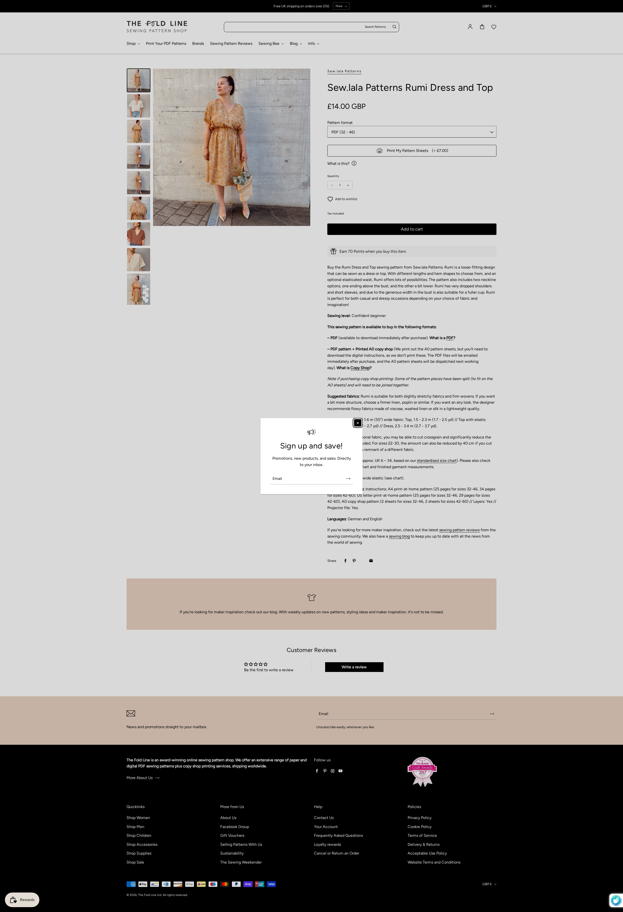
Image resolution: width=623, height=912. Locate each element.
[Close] (357, 423)
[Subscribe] (348, 478)
